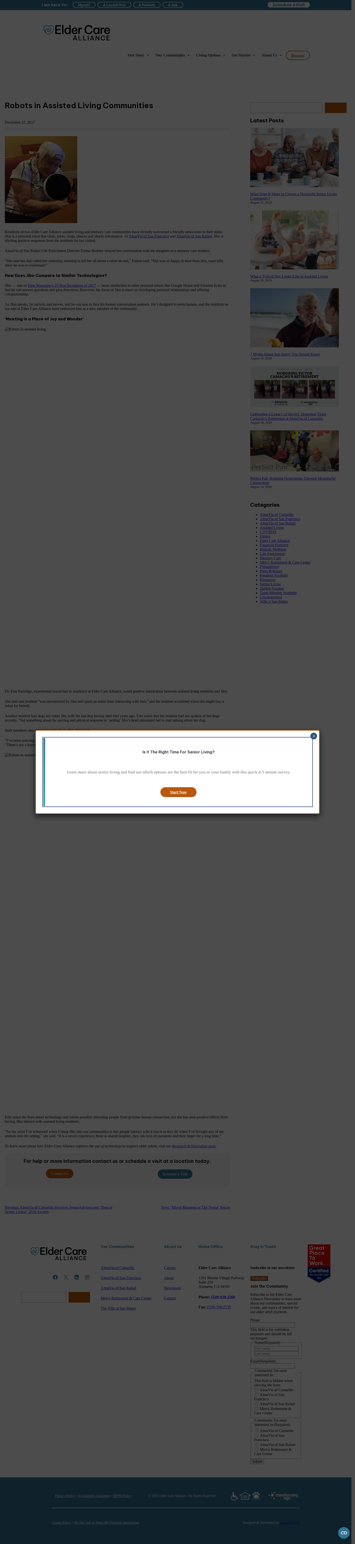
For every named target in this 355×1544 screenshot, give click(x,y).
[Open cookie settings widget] (344, 1533)
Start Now (178, 792)
